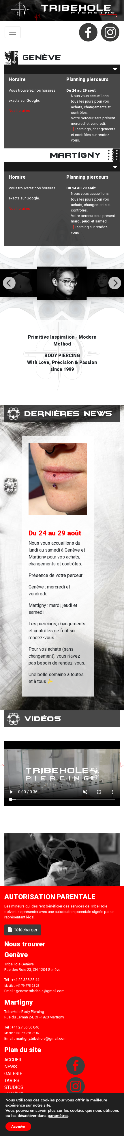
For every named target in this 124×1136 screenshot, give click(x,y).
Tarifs (11, 1080)
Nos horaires (19, 110)
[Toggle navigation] (13, 32)
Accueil (13, 1060)
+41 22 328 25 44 (25, 980)
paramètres (58, 1115)
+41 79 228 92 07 (28, 1033)
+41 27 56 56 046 (25, 1027)
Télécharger (25, 930)
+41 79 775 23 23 (28, 986)
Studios (13, 1087)
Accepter (18, 1126)
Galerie (13, 1073)
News (10, 1066)
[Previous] (9, 283)
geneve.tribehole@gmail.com (40, 991)
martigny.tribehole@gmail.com (41, 1038)
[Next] (114, 283)
